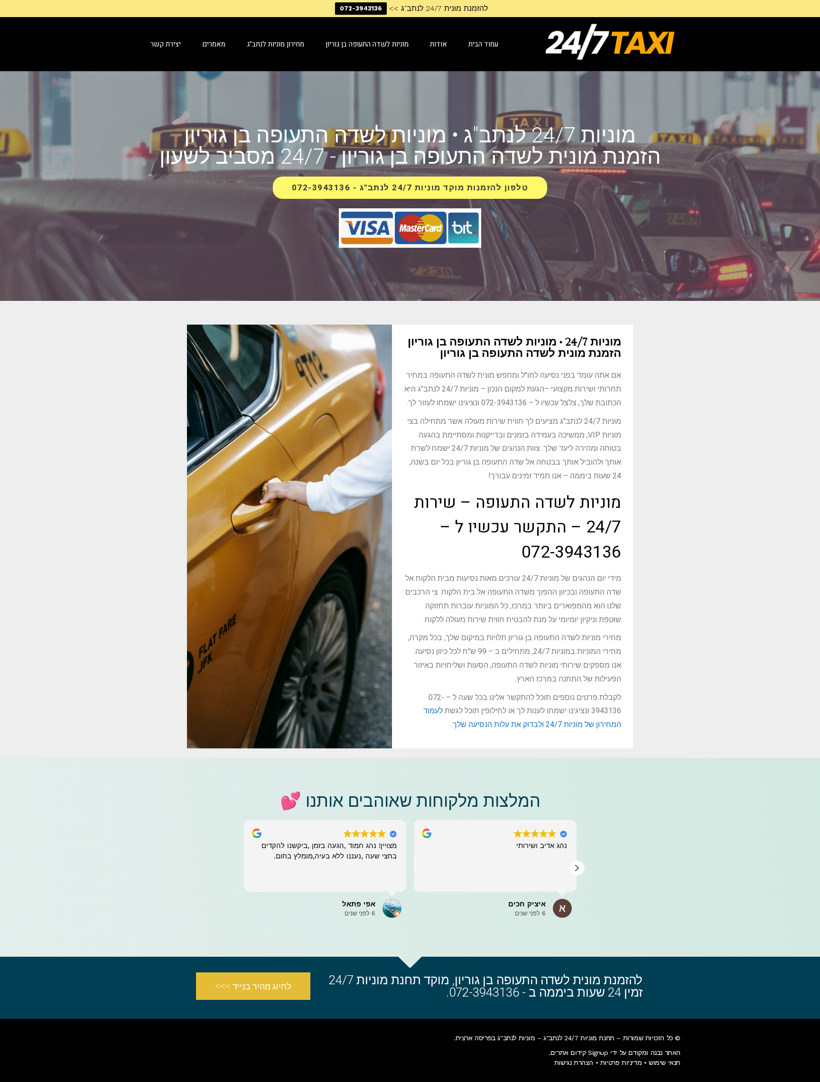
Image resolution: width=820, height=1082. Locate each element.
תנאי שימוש (664, 1062)
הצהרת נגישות (573, 1062)
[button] (576, 868)
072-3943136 (361, 8)
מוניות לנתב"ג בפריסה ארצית (495, 1038)
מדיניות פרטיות (621, 1062)
